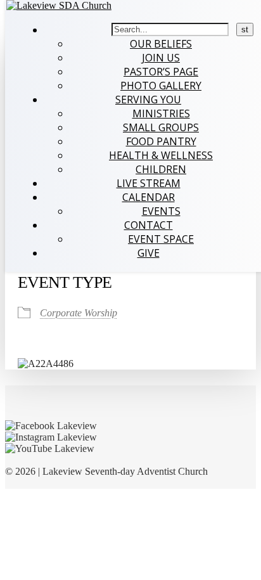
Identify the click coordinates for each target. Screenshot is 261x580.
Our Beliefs (161, 44)
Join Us (161, 58)
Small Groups (161, 127)
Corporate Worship (78, 312)
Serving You (148, 99)
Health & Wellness (161, 155)
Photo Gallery (160, 86)
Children (161, 169)
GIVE (148, 253)
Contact (148, 225)
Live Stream (149, 183)
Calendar (148, 197)
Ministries (161, 113)
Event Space (161, 239)
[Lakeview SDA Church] (58, 5)
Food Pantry (161, 141)
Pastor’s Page (161, 72)
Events (161, 211)
